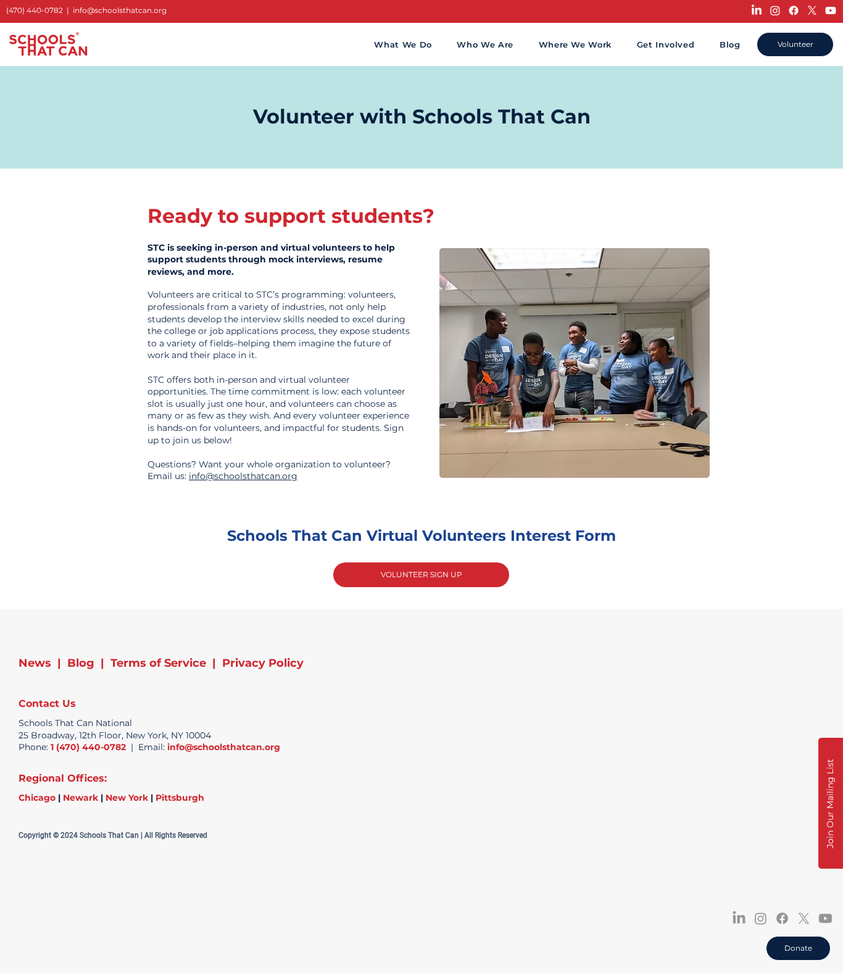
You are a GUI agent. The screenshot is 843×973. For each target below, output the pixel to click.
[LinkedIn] (756, 10)
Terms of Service (158, 663)
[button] (830, 803)
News (35, 663)
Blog (80, 663)
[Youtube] (830, 10)
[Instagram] (775, 10)
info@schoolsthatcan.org (120, 10)
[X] (812, 10)
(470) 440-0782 (34, 10)
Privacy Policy (263, 663)
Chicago (37, 797)
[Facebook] (793, 10)
